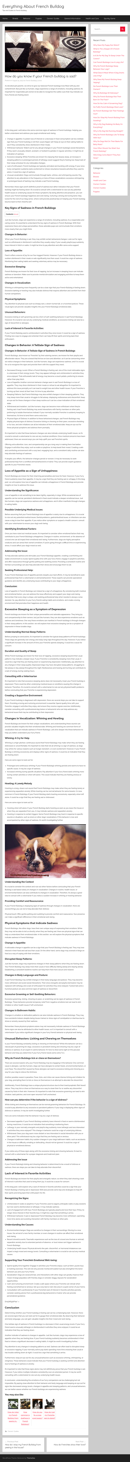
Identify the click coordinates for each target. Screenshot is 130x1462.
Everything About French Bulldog (33, 6)
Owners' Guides (13, 1431)
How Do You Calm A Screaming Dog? (107, 103)
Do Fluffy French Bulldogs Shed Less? (108, 107)
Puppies (39, 18)
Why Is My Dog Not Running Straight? (108, 131)
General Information (72, 18)
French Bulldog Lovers (34, 80)
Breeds (15, 18)
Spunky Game (109, 18)
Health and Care (92, 18)
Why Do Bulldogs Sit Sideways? (106, 93)
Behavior (26, 18)
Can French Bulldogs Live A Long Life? (108, 62)
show (16, 214)
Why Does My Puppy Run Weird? (106, 45)
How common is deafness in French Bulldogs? (25, 1418)
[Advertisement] (45, 113)
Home (5, 18)
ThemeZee (31, 1458)
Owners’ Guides (53, 18)
